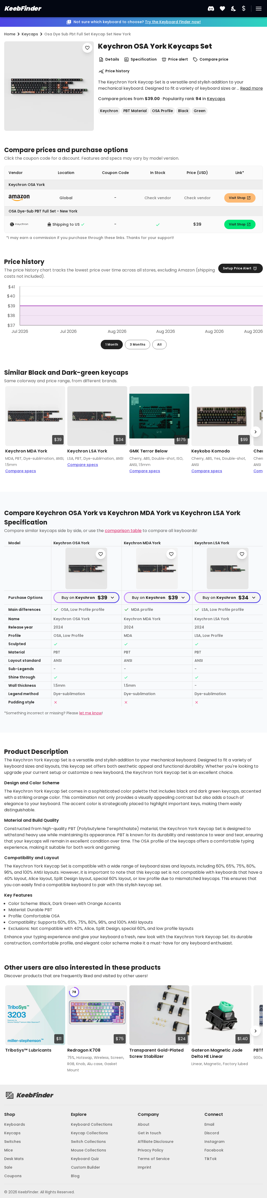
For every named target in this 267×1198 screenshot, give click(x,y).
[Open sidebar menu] (258, 8)
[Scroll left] (11, 431)
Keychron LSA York (87, 451)
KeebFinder (22, 8)
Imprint (144, 1167)
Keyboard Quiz (85, 1158)
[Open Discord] (211, 8)
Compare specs (20, 471)
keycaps (30, 34)
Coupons (13, 1175)
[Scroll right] (255, 431)
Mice (8, 1150)
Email (209, 1124)
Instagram (214, 1141)
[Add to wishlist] (87, 48)
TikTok (210, 1158)
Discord (211, 1133)
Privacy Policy (150, 1150)
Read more (251, 88)
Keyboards (14, 1124)
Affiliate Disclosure (155, 1141)
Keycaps (216, 99)
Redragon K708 (83, 1050)
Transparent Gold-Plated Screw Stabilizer (156, 1053)
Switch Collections (88, 1141)
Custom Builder (85, 1167)
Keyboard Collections (91, 1124)
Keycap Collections (89, 1133)
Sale (8, 1167)
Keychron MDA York (26, 451)
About (143, 1124)
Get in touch (149, 1133)
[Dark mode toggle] (234, 8)
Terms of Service (153, 1158)
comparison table (123, 531)
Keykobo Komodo (210, 451)
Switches (12, 1141)
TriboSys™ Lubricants (28, 1050)
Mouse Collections (88, 1150)
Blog (75, 1175)
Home (9, 34)
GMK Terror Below (148, 451)
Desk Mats (14, 1158)
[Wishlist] (222, 8)
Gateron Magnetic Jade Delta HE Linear (216, 1053)
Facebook (213, 1150)
